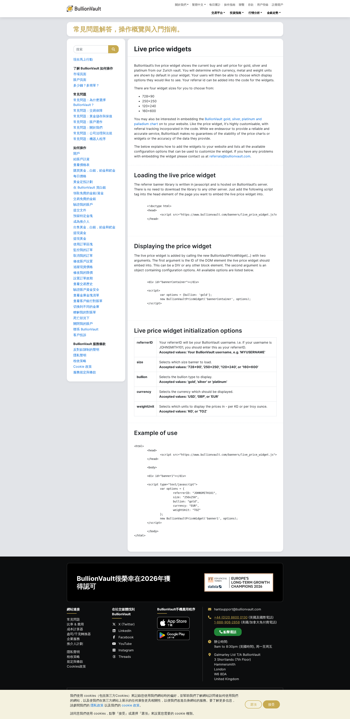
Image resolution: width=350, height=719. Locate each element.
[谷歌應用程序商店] (173, 635)
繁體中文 (197, 4)
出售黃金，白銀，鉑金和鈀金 (94, 227)
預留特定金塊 (83, 216)
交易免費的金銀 (84, 199)
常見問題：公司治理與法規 (92, 133)
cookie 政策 (131, 705)
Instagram (126, 650)
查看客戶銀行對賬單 (87, 301)
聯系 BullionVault (85, 329)
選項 (253, 704)
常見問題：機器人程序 (89, 139)
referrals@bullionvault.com (229, 156)
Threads (124, 657)
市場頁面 (79, 74)
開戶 (76, 153)
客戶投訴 (79, 335)
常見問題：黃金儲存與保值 (92, 116)
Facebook (126, 637)
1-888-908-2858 (227, 622)
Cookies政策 (76, 666)
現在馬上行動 (83, 59)
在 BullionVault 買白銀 (89, 187)
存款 (251, 4)
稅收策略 (79, 361)
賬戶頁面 (79, 80)
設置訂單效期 (83, 278)
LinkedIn (124, 631)
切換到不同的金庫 (86, 306)
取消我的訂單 (83, 255)
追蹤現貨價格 (83, 267)
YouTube (125, 644)
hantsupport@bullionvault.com (237, 609)
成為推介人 (81, 221)
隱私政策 (97, 705)
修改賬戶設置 (83, 261)
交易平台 (217, 12)
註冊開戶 (277, 4)
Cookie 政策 (82, 366)
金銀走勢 (272, 12)
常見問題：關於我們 (87, 127)
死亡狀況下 (81, 318)
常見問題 (73, 619)
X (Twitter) (126, 624)
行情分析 (254, 12)
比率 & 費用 (75, 624)
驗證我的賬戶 (83, 204)
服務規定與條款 (84, 372)
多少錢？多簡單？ (86, 85)
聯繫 (241, 4)
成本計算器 (75, 629)
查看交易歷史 (83, 284)
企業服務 (73, 639)
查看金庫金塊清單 (86, 295)
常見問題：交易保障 (87, 110)
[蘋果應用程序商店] (173, 623)
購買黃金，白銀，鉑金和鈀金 (94, 170)
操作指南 (229, 4)
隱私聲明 (79, 355)
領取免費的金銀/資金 (88, 193)
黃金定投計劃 (83, 182)
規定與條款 (75, 661)
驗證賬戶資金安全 (86, 289)
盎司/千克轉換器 (79, 634)
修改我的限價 (83, 272)
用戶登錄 (262, 4)
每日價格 (79, 176)
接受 (271, 704)
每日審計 (215, 4)
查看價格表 (81, 165)
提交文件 (79, 210)
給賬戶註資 (81, 159)
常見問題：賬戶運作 (87, 122)
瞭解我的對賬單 (84, 312)
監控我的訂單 (83, 250)
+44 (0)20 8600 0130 (231, 617)
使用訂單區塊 (83, 244)
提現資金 (79, 233)
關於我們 (180, 4)
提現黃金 (79, 238)
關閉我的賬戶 (83, 324)
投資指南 (235, 12)
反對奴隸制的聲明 (86, 349)
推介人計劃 (75, 644)
